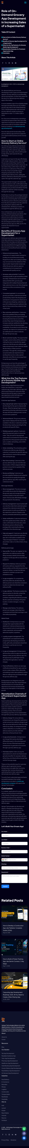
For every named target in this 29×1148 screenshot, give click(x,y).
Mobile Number (5, 856)
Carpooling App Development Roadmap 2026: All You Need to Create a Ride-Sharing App (13, 994)
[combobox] (5, 859)
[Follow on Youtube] (15, 63)
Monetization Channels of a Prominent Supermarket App (14, 50)
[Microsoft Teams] (24, 1133)
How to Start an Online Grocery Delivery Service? (14, 38)
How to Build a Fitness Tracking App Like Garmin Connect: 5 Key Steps (13, 961)
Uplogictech (6, 84)
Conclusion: (6, 53)
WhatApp (4, 864)
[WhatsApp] (24, 1129)
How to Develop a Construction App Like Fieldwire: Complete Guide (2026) (13, 928)
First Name (4, 831)
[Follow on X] (6, 63)
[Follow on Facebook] (2, 63)
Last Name (4, 839)
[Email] (24, 1138)
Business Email (5, 847)
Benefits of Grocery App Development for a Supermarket (15, 42)
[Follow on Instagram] (9, 63)
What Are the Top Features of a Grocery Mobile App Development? (14, 46)
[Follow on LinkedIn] (12, 63)
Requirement (4, 872)
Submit (5, 886)
